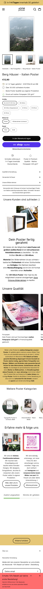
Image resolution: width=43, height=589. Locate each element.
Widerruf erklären (21, 541)
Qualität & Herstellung (9, 172)
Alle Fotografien (16, 69)
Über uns (5, 551)
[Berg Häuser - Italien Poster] (7, 59)
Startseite (5, 69)
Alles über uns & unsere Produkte (11, 484)
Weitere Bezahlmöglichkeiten (21, 149)
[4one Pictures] (21, 9)
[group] (21, 2)
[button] (34, 9)
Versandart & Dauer (8, 177)
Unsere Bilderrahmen (9, 182)
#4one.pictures (31, 485)
